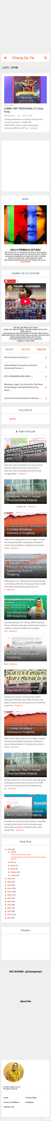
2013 (9, 918)
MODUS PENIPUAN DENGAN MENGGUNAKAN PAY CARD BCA (24, 455)
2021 (9, 892)
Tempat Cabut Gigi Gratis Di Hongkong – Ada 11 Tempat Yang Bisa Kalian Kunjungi (24, 496)
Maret (13, 869)
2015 (9, 911)
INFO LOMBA (8, 105)
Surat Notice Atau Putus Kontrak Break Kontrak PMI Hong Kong (23, 654)
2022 (9, 888)
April (13, 866)
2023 (9, 885)
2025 (9, 879)
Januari (14, 875)
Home (5, 1098)
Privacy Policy (31, 1098)
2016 (9, 908)
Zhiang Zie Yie (23, 58)
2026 (9, 849)
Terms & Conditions (11, 1102)
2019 (9, 898)
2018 (9, 901)
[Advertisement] (24, 28)
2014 (9, 915)
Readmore (34, 128)
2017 (9, 905)
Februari (14, 872)
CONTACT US (8, 1107)
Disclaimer (30, 1102)
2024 (9, 882)
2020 (9, 895)
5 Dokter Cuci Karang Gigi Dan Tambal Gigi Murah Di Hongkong (25, 571)
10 (8, 806)
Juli (12, 852)
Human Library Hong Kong (21, 855)
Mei (12, 862)
